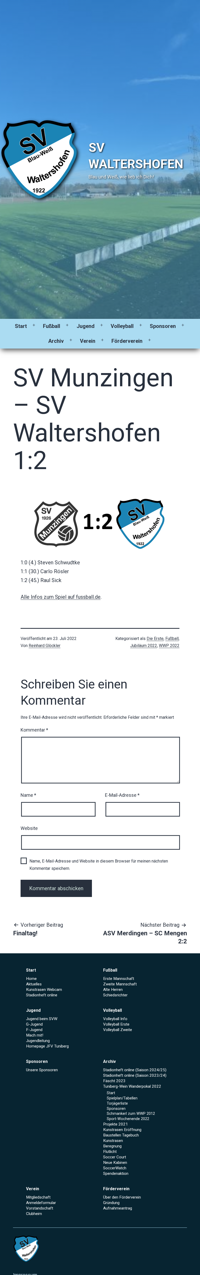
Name (28, 795)
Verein (87, 341)
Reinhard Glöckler (44, 645)
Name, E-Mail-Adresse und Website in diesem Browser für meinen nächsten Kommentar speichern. (98, 865)
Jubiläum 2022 (143, 645)
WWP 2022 (169, 645)
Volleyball (122, 326)
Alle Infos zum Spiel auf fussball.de (61, 597)
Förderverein (126, 341)
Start (21, 326)
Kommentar (34, 730)
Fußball (51, 326)
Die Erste (155, 638)
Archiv (56, 341)
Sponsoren (163, 326)
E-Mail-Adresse (122, 795)
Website (29, 828)
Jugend (86, 326)
